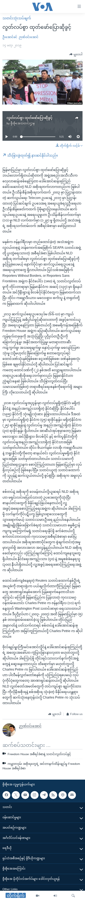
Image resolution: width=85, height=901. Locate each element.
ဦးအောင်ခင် (9, 37)
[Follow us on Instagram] (34, 795)
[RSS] (53, 795)
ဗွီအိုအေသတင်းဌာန (23, 123)
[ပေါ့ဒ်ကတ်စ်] (62, 795)
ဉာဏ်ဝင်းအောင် (28, 37)
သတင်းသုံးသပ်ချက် (16, 18)
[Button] (76, 54)
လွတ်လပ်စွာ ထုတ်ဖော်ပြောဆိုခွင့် (29, 118)
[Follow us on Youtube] (25, 795)
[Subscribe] (72, 795)
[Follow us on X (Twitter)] (16, 795)
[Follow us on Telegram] (44, 795)
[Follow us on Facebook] (6, 795)
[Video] (37, 896)
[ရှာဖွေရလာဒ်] (73, 896)
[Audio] (55, 896)
